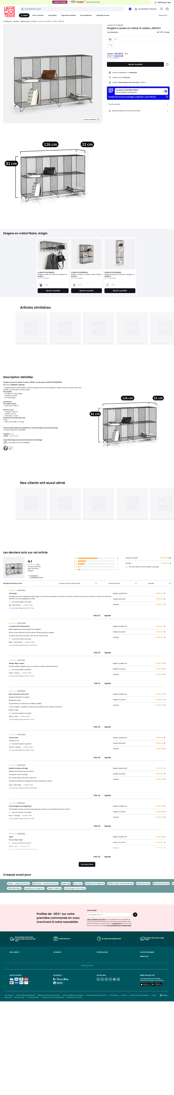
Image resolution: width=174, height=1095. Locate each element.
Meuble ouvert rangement (95, 883)
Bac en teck (78, 883)
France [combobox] (165, 995)
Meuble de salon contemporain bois (120, 883)
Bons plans (53, 15)
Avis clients (124, 995)
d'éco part (116, 57)
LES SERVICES (57, 952)
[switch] (141, 91)
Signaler (107, 615)
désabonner (116, 923)
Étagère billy (66, 883)
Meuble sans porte (143, 883)
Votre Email (91, 910)
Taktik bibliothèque (14, 888)
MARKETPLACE (144, 956)
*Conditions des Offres (33, 997)
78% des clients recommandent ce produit (143, 567)
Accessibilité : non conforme (74, 997)
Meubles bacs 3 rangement (34, 888)
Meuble (16, 21)
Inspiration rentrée (68, 15)
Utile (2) (97, 652)
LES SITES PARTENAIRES (147, 952)
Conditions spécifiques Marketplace (25, 995)
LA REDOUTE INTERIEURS (115, 25)
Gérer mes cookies (19, 997)
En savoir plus (159, 980)
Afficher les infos (87, 965)
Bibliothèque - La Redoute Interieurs (45, 883)
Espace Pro (163, 15)
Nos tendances (86, 15)
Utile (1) (97, 683)
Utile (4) (96, 727)
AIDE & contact (14, 952)
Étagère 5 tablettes (54, 888)
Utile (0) (96, 757)
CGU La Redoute (113, 995)
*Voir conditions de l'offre (96, 919)
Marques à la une (103, 15)
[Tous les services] (167, 104)
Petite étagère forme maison (75, 888)
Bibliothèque (25, 21)
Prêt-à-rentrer (38, 15)
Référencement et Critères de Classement (49, 995)
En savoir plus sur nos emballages (18, 442)
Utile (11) (96, 615)
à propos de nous (102, 952)
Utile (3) (97, 795)
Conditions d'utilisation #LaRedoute (139, 995)
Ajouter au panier (135, 64)
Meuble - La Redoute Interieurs (18, 883)
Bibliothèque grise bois (161, 883)
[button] (167, 9)
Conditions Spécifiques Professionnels (96, 995)
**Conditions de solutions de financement (53, 997)
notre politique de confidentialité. (119, 925)
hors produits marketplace (127, 91)
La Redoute (7, 21)
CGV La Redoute (9, 995)
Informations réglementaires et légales (73, 995)
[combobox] (78, 583)
